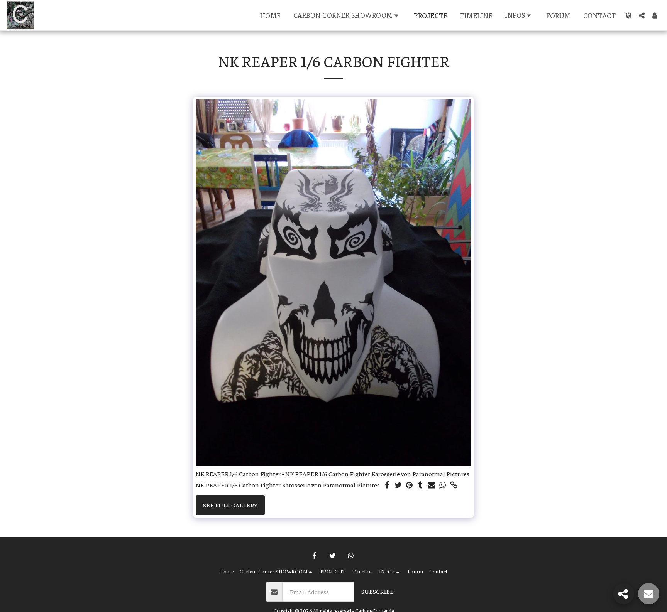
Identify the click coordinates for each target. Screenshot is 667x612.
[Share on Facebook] (387, 485)
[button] (348, 15)
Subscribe (377, 591)
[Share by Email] (432, 485)
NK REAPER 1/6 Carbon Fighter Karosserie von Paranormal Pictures (288, 485)
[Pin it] (409, 485)
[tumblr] (420, 485)
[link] (454, 485)
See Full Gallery (230, 505)
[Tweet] (398, 485)
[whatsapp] (443, 485)
